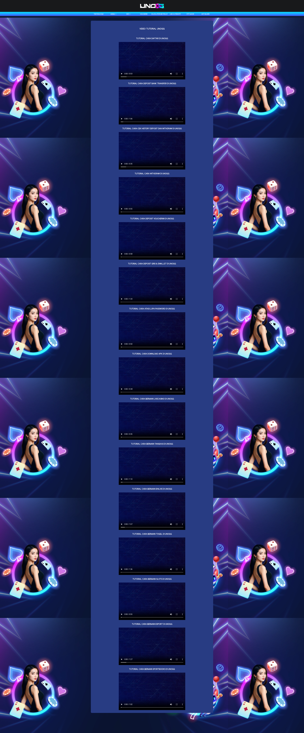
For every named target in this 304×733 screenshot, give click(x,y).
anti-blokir (205, 14)
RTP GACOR (190, 14)
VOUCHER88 (143, 14)
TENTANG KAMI (98, 14)
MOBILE (113, 14)
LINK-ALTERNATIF (175, 14)
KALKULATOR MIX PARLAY (159, 14)
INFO (128, 14)
